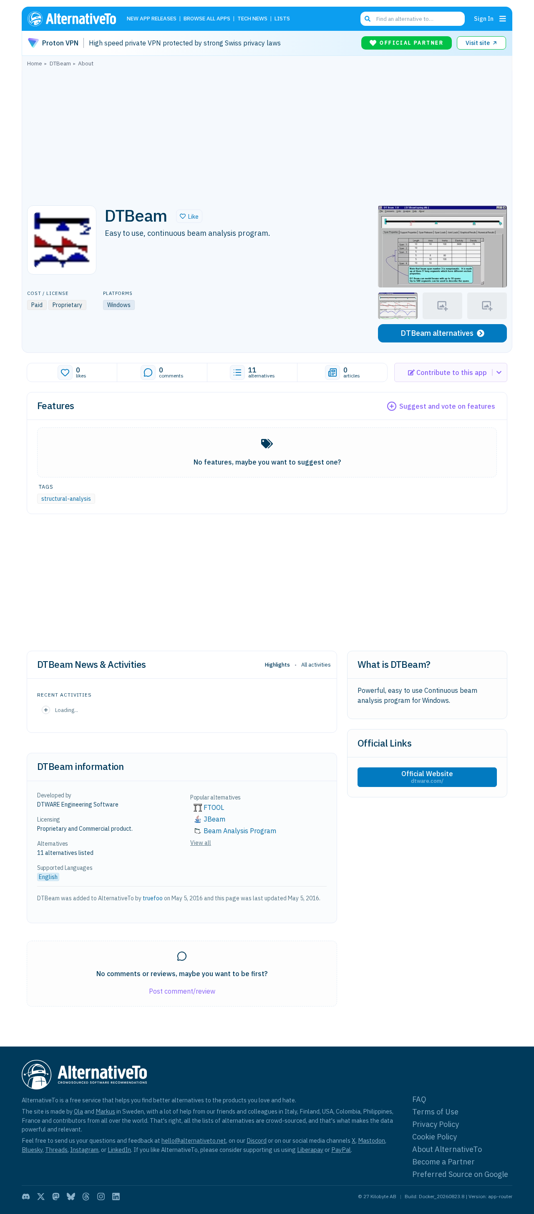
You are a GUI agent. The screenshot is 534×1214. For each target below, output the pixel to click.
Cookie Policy (434, 1137)
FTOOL (214, 807)
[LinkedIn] (116, 1196)
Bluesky (32, 1150)
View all (200, 843)
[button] (189, 216)
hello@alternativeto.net (193, 1140)
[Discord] (26, 1196)
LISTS (282, 19)
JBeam (214, 819)
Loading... (66, 710)
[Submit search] (367, 19)
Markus (105, 1111)
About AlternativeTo (447, 1149)
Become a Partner (443, 1162)
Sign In (484, 18)
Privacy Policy (435, 1124)
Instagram (84, 1150)
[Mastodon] (56, 1196)
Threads (56, 1150)
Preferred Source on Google (460, 1174)
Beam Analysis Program (240, 831)
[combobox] (412, 19)
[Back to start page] (75, 18)
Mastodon (371, 1140)
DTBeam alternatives (437, 333)
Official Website (427, 776)
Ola (78, 1111)
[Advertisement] (267, 133)
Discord (257, 1140)
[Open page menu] (502, 18)
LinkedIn (119, 1150)
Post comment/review (182, 991)
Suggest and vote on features (447, 406)
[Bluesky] (71, 1196)
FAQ (419, 1099)
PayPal (341, 1150)
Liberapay (310, 1150)
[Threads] (86, 1196)
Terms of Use (435, 1112)
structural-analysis (66, 498)
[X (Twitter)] (41, 1196)
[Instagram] (101, 1196)
